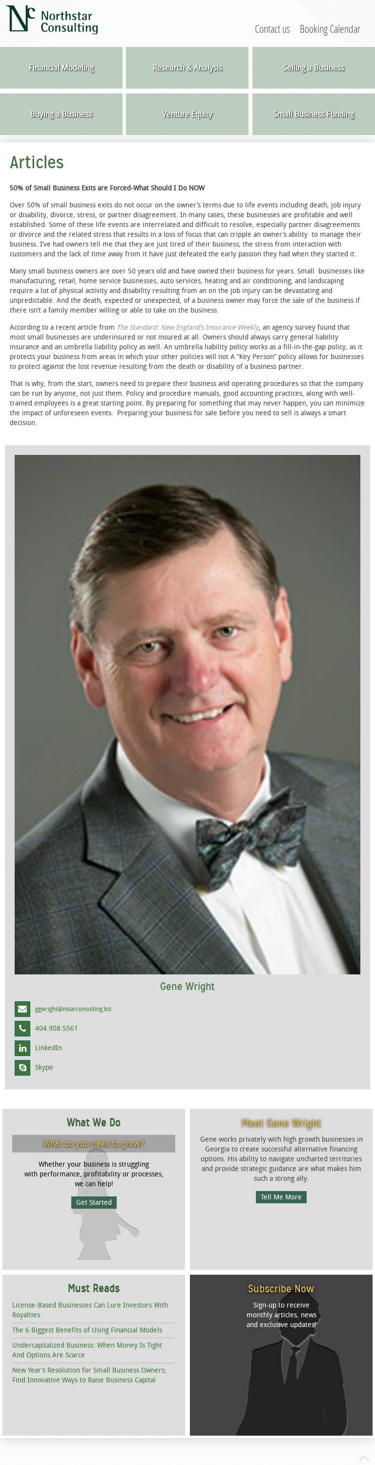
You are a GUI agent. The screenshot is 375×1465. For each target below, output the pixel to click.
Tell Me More (281, 1197)
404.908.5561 (56, 1028)
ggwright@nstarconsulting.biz (73, 1009)
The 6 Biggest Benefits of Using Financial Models (87, 1330)
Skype (44, 1067)
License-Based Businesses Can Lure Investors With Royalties (90, 1310)
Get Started (94, 1202)
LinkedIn (48, 1048)
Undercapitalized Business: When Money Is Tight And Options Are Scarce (87, 1350)
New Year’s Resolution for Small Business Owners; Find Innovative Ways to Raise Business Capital (89, 1375)
